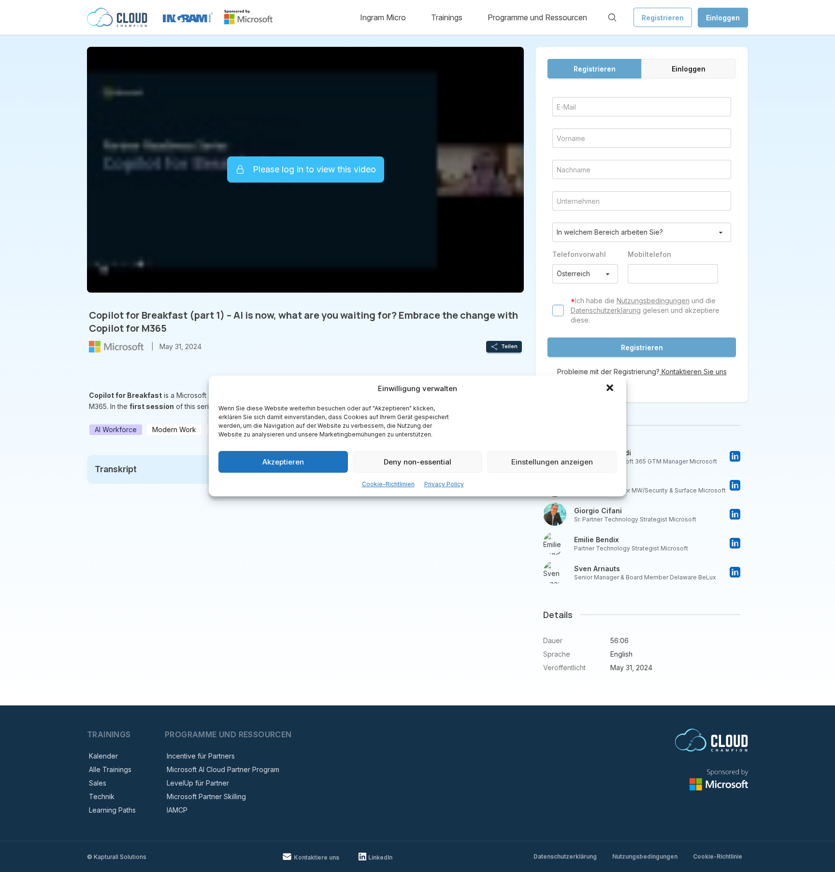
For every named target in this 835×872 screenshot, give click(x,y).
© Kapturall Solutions (116, 856)
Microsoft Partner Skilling (206, 796)
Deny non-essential (417, 461)
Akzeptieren (283, 461)
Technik (102, 796)
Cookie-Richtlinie (717, 856)
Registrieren (663, 18)
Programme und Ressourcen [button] (537, 17)
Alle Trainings (110, 769)
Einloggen (723, 18)
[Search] (612, 17)
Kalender (103, 756)
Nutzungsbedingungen (653, 300)
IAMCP (177, 810)
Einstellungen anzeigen (552, 461)
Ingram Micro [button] (383, 17)
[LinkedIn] (735, 456)
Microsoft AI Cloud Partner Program (223, 769)
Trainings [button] (446, 17)
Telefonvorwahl (579, 254)
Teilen (509, 346)
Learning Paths (112, 810)
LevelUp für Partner (198, 783)
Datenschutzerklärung (606, 310)
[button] (611, 388)
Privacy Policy (444, 484)
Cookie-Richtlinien (388, 484)
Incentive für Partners (201, 756)
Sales (97, 783)
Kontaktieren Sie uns (693, 371)
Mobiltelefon (649, 254)
